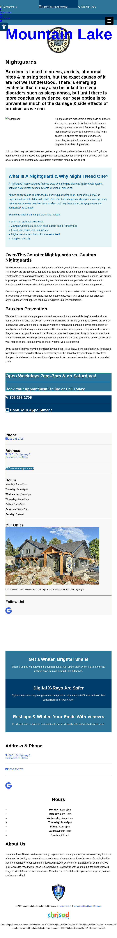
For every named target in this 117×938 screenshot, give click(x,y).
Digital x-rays (19, 695)
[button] (4, 27)
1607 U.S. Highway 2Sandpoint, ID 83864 (17, 455)
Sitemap (97, 906)
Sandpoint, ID (9, 7)
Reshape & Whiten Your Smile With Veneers (58, 716)
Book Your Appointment (54, 7)
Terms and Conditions (82, 906)
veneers (99, 724)
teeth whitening (83, 667)
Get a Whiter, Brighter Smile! (59, 659)
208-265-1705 (88, 7)
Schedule (5, 18)
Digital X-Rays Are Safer (58, 688)
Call (2, 23)
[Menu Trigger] (109, 21)
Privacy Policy (65, 906)
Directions (5, 12)
